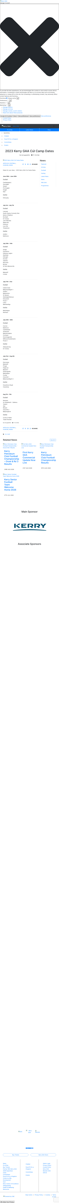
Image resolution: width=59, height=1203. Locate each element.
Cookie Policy (7, 118)
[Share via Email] (28, 164)
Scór (4, 1182)
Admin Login (46, 1163)
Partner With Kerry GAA (10, 1169)
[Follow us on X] (29, 1148)
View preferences (23, 116)
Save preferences (35, 116)
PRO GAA (44, 182)
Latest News (44, 176)
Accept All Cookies (6, 116)
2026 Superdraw (8, 1171)
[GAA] (20, 1131)
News (29, 130)
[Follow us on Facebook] (28, 1148)
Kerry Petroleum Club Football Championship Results (48, 457)
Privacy (39, 1195)
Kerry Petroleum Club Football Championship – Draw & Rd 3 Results (11, 457)
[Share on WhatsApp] (31, 164)
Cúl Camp (7, 434)
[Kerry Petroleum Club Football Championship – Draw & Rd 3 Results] (11, 445)
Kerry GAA (16, 126)
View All (52, 440)
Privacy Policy (7, 120)
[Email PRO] (27, 1148)
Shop (49, 130)
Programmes (45, 185)
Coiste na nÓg (7, 1178)
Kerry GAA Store (43, 1155)
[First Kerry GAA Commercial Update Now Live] (29, 445)
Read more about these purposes (12, 112)
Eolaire (6, 145)
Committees (7, 142)
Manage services (8, 109)
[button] (29, 47)
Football (13, 163)
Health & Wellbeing (8, 1187)
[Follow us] (32, 1148)
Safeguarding (7, 1185)
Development (7, 1180)
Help (28, 1195)
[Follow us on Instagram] (30, 1148)
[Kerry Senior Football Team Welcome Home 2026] (11, 475)
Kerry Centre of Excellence (11, 1183)
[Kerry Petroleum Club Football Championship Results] (48, 445)
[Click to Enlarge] (20, 160)
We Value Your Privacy (7, 1202)
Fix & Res (9, 130)
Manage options (7, 107)
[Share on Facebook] (23, 164)
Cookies (47, 1195)
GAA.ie (45, 1172)
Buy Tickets (15, 1155)
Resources (6, 1189)
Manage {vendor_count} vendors (12, 111)
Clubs (4, 1172)
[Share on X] (25, 164)
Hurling (5, 165)
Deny (14, 116)
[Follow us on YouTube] (31, 1148)
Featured (43, 164)
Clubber (6, 136)
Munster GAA (47, 1171)
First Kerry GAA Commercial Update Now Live (29, 457)
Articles (6, 163)
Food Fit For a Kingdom (11, 139)
